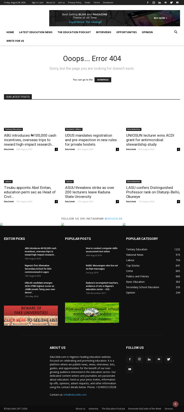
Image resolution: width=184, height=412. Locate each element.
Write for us (15, 40)
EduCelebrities (133, 129)
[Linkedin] (159, 2)
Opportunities (126, 32)
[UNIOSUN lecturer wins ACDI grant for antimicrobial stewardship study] (153, 117)
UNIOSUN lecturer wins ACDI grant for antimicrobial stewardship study (150, 140)
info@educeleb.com (75, 394)
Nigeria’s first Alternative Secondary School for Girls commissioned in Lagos (38, 268)
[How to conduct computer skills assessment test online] (74, 253)
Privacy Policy (74, 2)
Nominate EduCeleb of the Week (144, 408)
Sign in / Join (37, 2)
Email (87, 2)
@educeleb (114, 218)
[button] (175, 32)
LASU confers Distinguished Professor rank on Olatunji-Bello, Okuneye (153, 192)
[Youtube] (177, 2)
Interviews (103, 32)
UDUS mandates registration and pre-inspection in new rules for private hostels (91, 140)
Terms (96, 2)
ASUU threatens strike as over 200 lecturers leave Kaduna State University (89, 192)
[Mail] (165, 2)
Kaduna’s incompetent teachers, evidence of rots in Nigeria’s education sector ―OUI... (102, 286)
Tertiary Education (13, 129)
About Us (50, 2)
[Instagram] (153, 2)
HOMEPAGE (103, 80)
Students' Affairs (73, 129)
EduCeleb (9, 149)
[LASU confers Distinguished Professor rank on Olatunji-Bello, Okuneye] (153, 169)
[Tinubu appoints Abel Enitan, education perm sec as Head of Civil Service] (31, 169)
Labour (8, 181)
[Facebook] (147, 2)
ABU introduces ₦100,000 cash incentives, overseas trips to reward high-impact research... (30, 140)
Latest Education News (35, 32)
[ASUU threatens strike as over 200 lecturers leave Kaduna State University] (92, 169)
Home (10, 32)
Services (169, 408)
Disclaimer (108, 2)
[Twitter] (171, 2)
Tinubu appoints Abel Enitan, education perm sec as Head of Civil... (30, 192)
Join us (61, 2)
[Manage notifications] (175, 404)
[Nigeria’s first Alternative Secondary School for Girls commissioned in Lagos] (13, 270)
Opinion (147, 32)
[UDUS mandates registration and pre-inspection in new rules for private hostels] (92, 117)
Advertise (93, 408)
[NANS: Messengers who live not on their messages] (74, 270)
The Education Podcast (74, 32)
